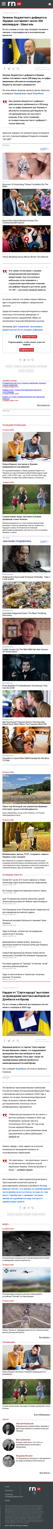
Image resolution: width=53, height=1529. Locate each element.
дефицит (30, 371)
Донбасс (19, 1214)
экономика (41, 366)
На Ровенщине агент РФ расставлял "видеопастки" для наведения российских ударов (26, 910)
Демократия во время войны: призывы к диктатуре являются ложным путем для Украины (25, 943)
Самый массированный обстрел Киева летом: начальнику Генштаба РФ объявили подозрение (24, 954)
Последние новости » (12, 875)
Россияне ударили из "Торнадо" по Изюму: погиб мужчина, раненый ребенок (24, 965)
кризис (22, 371)
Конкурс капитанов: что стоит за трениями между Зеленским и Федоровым (29, 1444)
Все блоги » (45, 1473)
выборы (11, 1214)
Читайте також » (10, 381)
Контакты (9, 1491)
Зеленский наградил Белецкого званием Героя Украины (24, 921)
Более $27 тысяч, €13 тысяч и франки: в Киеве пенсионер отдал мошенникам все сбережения (24, 881)
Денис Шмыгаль (29, 366)
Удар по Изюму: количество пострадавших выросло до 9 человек (22, 932)
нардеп (28, 1214)
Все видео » (45, 1337)
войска (42, 1214)
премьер (17, 366)
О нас (7, 1486)
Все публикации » (42, 1414)
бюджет (9, 366)
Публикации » (9, 1342)
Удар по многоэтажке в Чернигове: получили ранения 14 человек (23, 975)
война (35, 1214)
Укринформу (20, 93)
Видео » (6, 1224)
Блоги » (5, 1420)
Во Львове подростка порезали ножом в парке (24, 891)
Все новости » (44, 405)
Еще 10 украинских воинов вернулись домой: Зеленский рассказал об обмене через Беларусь (24, 900)
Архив (7, 1500)
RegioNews (38, 93)
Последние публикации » (14, 425)
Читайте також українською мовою (43, 68)
